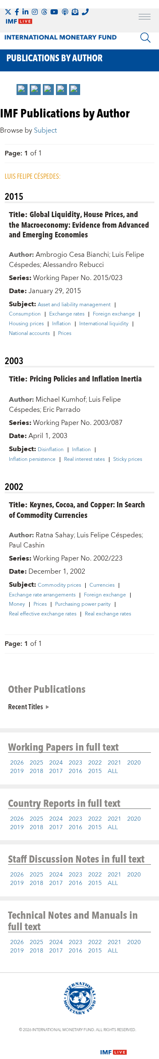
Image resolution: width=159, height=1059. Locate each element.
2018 (36, 771)
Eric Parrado (62, 410)
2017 (56, 771)
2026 (17, 763)
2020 (134, 763)
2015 (95, 771)
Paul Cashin (27, 545)
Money (17, 604)
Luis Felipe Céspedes (109, 535)
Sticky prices (127, 459)
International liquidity (103, 324)
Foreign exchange (114, 314)
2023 (75, 763)
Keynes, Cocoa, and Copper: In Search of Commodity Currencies (77, 509)
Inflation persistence (32, 459)
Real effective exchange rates (42, 614)
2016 (75, 771)
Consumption (25, 314)
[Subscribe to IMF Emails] (75, 11)
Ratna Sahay (55, 535)
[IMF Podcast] (64, 11)
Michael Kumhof (61, 400)
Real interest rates (84, 459)
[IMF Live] (113, 1047)
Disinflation (51, 449)
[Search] (145, 38)
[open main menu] (145, 17)
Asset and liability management (74, 305)
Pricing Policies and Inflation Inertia (86, 378)
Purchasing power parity (83, 604)
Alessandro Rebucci (73, 265)
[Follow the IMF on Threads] (44, 11)
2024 (56, 763)
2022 (95, 763)
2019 (17, 771)
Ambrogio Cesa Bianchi (72, 255)
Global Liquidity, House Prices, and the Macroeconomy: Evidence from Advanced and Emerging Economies (79, 224)
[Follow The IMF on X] (8, 11)
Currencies (101, 585)
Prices (64, 333)
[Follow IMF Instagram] (35, 11)
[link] (22, 89)
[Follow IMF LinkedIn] (25, 11)
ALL (113, 771)
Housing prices (26, 324)
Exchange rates (66, 314)
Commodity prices (59, 585)
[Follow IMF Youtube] (54, 11)
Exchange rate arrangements (42, 595)
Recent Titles (25, 706)
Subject (45, 130)
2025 (36, 763)
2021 (114, 763)
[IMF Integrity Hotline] (85, 11)
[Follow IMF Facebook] (17, 11)
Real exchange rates (108, 614)
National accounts (29, 333)
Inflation (61, 324)
